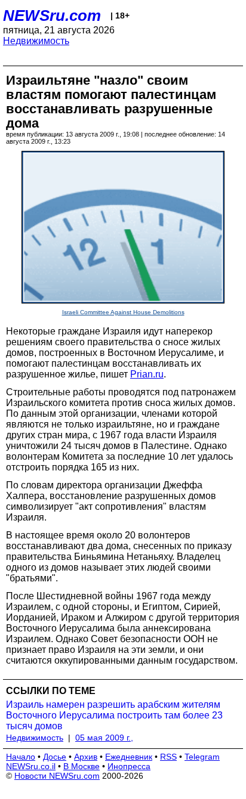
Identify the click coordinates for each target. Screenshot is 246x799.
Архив (85, 756)
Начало (20, 756)
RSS (168, 756)
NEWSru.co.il (31, 766)
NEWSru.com (52, 15)
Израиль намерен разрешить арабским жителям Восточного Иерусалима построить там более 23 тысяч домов (114, 715)
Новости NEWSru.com (57, 776)
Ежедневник (128, 756)
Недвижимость (36, 41)
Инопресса (128, 766)
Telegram (202, 756)
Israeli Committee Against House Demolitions (123, 312)
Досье (54, 756)
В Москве (81, 766)
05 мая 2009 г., (104, 737)
